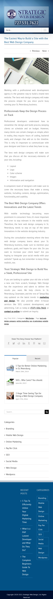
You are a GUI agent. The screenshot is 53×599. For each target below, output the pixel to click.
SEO (8, 454)
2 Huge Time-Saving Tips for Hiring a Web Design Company (29, 394)
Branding (10, 428)
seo (31, 321)
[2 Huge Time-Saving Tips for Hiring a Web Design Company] (10, 393)
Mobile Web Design (14, 435)
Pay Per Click (11, 448)
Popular (15, 358)
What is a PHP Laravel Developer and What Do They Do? (26, 539)
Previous (36, 51)
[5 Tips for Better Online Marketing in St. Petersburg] (10, 366)
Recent (37, 358)
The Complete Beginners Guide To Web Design (26, 565)
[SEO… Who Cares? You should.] (10, 380)
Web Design (30, 318)
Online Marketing (13, 441)
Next (44, 51)
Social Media (11, 461)
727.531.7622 (26, 22)
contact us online (12, 311)
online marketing (23, 321)
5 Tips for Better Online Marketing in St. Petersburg (31, 367)
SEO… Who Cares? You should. (29, 380)
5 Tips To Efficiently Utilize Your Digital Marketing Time (26, 512)
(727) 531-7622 (38, 308)
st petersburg (37, 321)
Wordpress (10, 474)
